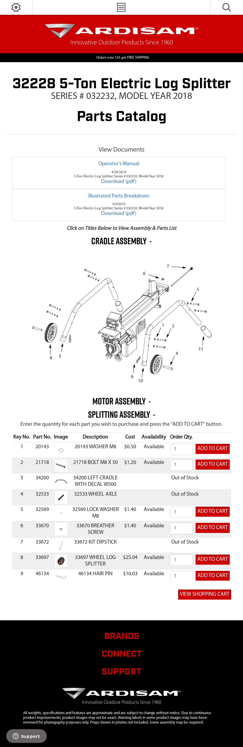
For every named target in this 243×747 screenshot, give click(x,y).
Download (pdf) (118, 181)
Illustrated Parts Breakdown (118, 196)
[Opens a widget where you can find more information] (26, 736)
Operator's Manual (118, 164)
